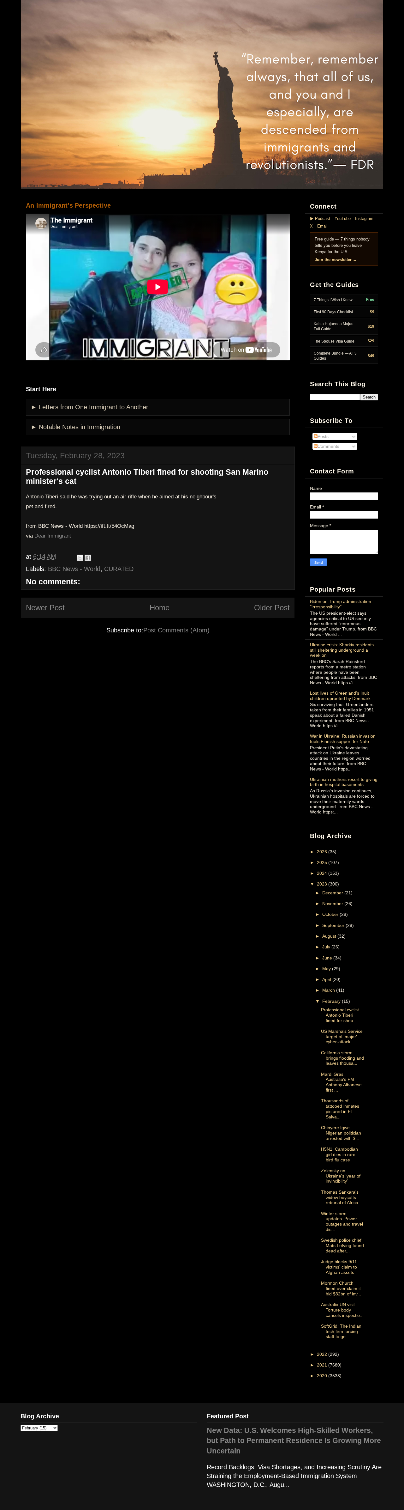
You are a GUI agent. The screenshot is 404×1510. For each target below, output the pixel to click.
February (331, 1001)
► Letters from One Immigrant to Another (89, 407)
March (328, 990)
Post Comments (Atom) (176, 630)
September (333, 925)
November (332, 903)
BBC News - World (74, 568)
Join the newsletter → (336, 259)
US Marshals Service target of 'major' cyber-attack (342, 1036)
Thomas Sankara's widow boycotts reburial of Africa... (341, 1197)
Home (159, 607)
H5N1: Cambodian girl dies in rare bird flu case (339, 1154)
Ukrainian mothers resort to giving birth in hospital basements (343, 782)
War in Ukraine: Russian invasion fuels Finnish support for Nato (343, 739)
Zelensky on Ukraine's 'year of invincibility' (340, 1176)
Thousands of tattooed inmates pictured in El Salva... (340, 1108)
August (329, 936)
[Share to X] (80, 558)
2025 (322, 862)
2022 (322, 1354)
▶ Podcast (320, 218)
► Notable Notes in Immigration (75, 426)
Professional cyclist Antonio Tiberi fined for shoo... (340, 1015)
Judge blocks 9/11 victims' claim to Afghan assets (339, 1267)
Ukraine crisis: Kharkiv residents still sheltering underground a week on (342, 650)
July (326, 946)
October (330, 914)
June (327, 957)
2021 (322, 1364)
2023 (322, 883)
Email (322, 226)
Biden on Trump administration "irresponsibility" (340, 604)
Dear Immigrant (52, 536)
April (326, 979)
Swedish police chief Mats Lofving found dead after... (342, 1245)
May (326, 968)
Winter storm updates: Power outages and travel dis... (342, 1221)
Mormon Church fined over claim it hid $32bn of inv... (341, 1288)
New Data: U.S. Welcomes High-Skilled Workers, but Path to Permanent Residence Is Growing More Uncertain (294, 1440)
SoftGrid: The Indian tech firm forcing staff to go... (341, 1331)
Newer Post (45, 607)
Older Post (272, 607)
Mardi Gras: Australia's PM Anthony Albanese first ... (341, 1082)
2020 (322, 1375)
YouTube (343, 218)
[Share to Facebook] (88, 558)
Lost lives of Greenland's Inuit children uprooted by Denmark (340, 696)
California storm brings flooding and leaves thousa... (342, 1058)
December (332, 892)
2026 (322, 851)
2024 (322, 873)
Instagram (364, 218)
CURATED (119, 568)
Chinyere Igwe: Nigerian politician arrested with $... (341, 1133)
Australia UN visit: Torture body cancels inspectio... (342, 1310)
